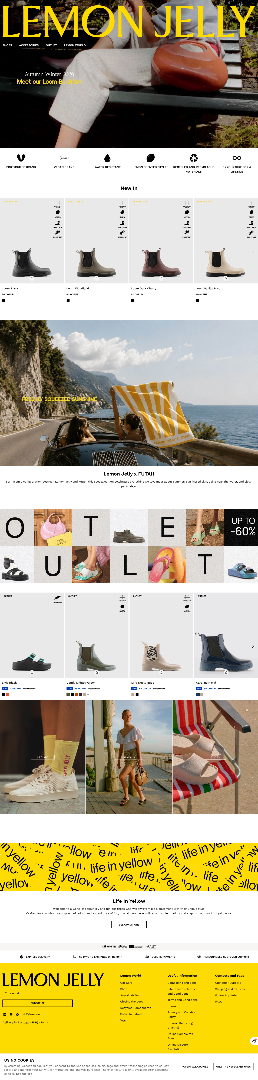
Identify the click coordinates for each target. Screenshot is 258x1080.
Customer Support (228, 982)
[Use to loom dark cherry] (161, 240)
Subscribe (38, 1003)
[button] (32, 278)
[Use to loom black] (32, 240)
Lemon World (130, 975)
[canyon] (76, 695)
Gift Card (126, 982)
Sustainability (129, 995)
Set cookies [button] (24, 1073)
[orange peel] (7, 694)
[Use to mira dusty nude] (161, 635)
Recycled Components (135, 1008)
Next (253, 252)
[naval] (198, 694)
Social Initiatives (131, 1014)
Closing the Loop (132, 1001)
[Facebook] (4, 1014)
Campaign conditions (182, 982)
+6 (88, 694)
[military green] (68, 695)
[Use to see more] (129, 393)
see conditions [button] (129, 924)
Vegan (124, 1020)
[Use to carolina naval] (226, 635)
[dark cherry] (80, 695)
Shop (123, 989)
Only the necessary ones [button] (233, 1066)
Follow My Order (226, 995)
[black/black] (3, 300)
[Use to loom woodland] (96, 240)
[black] (3, 694)
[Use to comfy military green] (96, 635)
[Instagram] (11, 1014)
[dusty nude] (84, 695)
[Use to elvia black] (32, 635)
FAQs (218, 1001)
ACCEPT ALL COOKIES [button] (195, 1066)
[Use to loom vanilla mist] (226, 240)
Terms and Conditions (182, 999)
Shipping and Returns (230, 989)
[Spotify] (17, 1014)
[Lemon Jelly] (53, 979)
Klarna (172, 1006)
